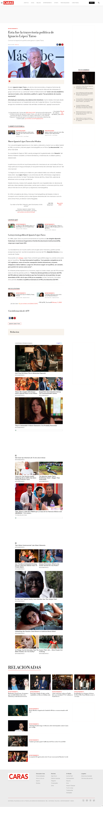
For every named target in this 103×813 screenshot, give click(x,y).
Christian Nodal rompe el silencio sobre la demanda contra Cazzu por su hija (48, 726)
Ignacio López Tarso (14, 323)
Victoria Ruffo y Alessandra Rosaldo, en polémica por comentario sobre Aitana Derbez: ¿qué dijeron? (84, 100)
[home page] (9, 3)
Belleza (39, 2)
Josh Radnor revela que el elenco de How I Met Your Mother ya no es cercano (84, 695)
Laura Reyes (26, 136)
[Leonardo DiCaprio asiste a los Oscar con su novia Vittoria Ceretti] (18, 756)
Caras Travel (75, 2)
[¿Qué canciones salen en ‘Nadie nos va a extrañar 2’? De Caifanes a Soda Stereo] (62, 682)
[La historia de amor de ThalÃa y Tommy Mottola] (11, 295)
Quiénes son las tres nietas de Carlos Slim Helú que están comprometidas (54, 133)
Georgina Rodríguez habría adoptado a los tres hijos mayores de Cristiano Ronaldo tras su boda (84, 106)
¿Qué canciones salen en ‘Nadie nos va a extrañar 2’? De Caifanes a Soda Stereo (62, 695)
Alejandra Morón (26, 297)
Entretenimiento (47, 2)
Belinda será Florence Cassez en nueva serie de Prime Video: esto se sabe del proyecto (84, 113)
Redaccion (17, 44)
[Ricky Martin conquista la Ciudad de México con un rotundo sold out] (18, 710)
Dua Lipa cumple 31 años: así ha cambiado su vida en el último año (40, 694)
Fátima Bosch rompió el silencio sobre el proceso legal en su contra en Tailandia (84, 119)
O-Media (68, 773)
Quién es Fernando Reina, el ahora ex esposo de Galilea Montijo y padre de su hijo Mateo (54, 227)
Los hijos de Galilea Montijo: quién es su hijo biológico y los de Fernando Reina (25, 226)
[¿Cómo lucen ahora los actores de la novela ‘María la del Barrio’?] (40, 295)
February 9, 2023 (57, 302)
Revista (91, 2)
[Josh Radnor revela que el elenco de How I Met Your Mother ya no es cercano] (84, 682)
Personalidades (65, 2)
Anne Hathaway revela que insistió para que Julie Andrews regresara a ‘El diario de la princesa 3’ (84, 94)
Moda (32, 2)
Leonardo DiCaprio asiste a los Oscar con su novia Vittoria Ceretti (48, 757)
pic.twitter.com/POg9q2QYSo (34, 118)
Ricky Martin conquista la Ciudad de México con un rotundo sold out (48, 711)
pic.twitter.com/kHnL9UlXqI (26, 212)
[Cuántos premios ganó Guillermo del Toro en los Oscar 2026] (18, 741)
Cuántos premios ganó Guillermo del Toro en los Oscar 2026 (47, 742)
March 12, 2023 (62, 113)
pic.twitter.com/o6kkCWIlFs (29, 303)
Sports (56, 2)
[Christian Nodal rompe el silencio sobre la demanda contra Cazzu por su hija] (18, 725)
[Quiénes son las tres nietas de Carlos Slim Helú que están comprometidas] (40, 132)
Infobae (20, 258)
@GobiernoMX (30, 112)
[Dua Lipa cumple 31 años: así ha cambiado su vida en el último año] (40, 682)
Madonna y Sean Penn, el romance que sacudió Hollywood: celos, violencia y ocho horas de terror (18, 695)
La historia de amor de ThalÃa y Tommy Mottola (25, 295)
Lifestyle (26, 2)
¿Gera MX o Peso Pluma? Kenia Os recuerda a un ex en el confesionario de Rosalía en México (84, 87)
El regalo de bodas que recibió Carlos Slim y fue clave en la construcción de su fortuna (25, 133)
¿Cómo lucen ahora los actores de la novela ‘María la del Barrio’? (53, 295)
